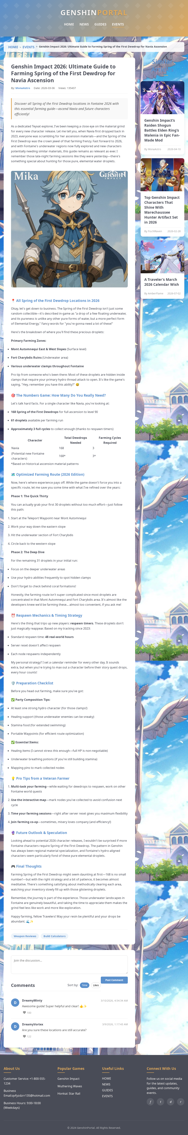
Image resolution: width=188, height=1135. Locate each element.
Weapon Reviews (25, 936)
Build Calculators (55, 936)
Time (84, 985)
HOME (69, 24)
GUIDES (100, 24)
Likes (96, 985)
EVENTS (118, 24)
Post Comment (114, 980)
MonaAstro (22, 88)
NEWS (84, 24)
